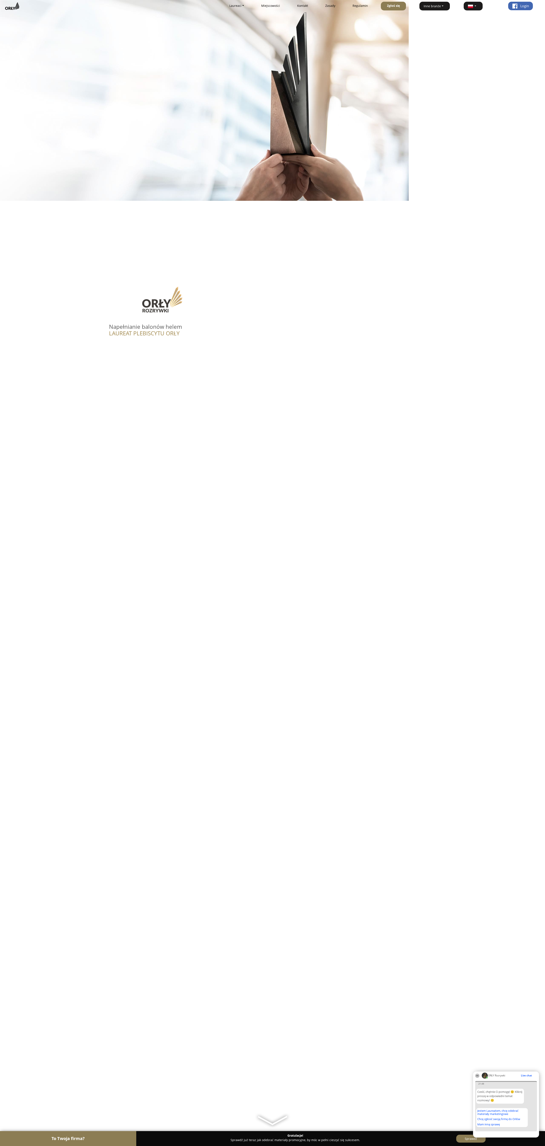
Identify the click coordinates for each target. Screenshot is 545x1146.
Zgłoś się (393, 6)
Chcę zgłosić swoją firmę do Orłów (498, 1119)
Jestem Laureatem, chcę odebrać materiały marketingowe (497, 1112)
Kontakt (302, 6)
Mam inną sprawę (488, 1124)
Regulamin (360, 6)
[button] (473, 6)
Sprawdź (471, 1139)
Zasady (330, 6)
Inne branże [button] (432, 6)
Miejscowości (270, 6)
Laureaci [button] (235, 6)
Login (524, 6)
